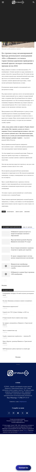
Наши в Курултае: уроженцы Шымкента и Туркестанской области (17, 342)
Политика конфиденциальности (18, 422)
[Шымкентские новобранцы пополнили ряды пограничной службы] (6, 266)
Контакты (26, 420)
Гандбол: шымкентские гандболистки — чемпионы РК (17, 336)
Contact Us (23, 468)
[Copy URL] (22, 219)
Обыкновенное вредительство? (10, 306)
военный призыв (10, 211)
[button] (3, 2)
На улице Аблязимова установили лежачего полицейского (17, 301)
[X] (18, 219)
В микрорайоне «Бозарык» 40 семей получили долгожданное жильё (18, 294)
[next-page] (5, 280)
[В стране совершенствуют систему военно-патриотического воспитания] (6, 258)
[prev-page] (3, 280)
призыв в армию (19, 211)
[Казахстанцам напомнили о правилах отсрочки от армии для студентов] (6, 250)
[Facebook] (15, 219)
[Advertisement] (18, 23)
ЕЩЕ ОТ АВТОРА (27, 227)
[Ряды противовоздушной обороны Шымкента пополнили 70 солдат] (6, 242)
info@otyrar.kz (23, 401)
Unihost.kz (25, 430)
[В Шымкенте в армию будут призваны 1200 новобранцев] (6, 274)
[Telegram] (7, 219)
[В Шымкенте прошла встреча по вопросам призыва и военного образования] (6, 234)
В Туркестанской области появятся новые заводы (15, 317)
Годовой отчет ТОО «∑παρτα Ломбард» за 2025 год (16, 312)
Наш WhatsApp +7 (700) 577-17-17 (18, 398)
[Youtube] (27, 413)
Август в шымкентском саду (10, 330)
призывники (27, 211)
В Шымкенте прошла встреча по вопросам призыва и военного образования (21, 233)
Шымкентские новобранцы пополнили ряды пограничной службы (20, 266)
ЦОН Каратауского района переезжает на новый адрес (16, 348)
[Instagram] (13, 413)
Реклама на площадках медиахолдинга (15, 420)
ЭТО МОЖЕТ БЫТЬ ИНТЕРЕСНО (12, 227)
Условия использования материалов (17, 419)
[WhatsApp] (3, 219)
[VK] (11, 219)
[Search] (33, 2)
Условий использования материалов (25, 432)
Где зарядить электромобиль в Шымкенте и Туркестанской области (17, 323)
